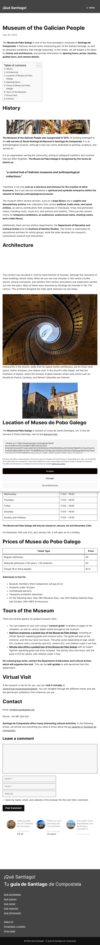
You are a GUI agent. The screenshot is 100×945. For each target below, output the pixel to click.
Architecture (12, 72)
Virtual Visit (11, 95)
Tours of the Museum (16, 92)
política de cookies (58, 464)
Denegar (50, 478)
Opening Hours (13, 82)
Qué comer (9, 904)
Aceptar (50, 471)
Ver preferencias (50, 485)
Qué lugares (10, 899)
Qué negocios (11, 908)
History (9, 69)
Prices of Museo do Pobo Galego (18, 87)
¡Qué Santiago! (14, 8)
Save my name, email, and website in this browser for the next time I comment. (47, 800)
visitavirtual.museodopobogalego (20, 688)
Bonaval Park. (51, 434)
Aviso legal (9, 931)
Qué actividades (12, 894)
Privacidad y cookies (14, 926)
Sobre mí (8, 922)
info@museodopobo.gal (22, 709)
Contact (10, 98)
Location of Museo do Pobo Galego (19, 77)
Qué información (12, 913)
